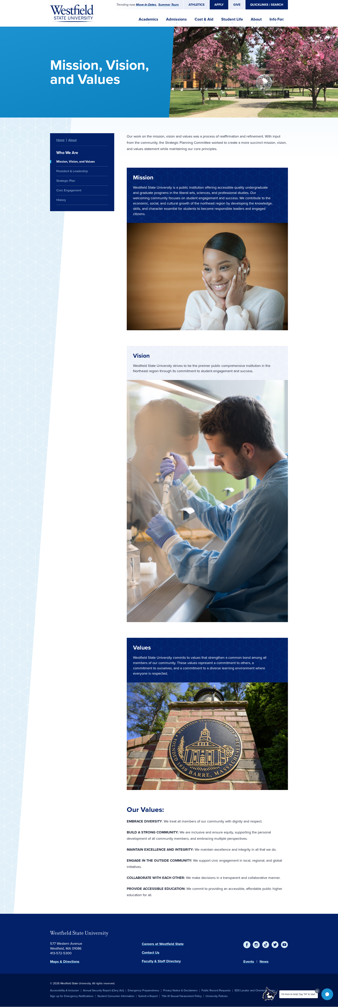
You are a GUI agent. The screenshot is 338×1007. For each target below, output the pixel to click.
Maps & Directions (64, 961)
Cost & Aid (204, 19)
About (256, 19)
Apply (219, 4)
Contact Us (150, 952)
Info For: (277, 19)
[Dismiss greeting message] (317, 991)
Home (60, 140)
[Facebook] (246, 944)
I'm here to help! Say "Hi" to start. (298, 994)
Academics (148, 19)
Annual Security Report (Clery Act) (103, 990)
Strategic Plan (65, 180)
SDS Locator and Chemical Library (255, 990)
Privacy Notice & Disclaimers (180, 990)
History (61, 200)
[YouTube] (284, 944)
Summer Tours (168, 4)
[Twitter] (275, 944)
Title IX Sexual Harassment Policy (182, 996)
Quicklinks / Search (266, 4)
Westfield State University (79, 932)
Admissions (176, 19)
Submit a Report (148, 996)
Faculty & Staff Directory (161, 961)
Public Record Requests (216, 990)
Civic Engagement (68, 190)
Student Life (232, 19)
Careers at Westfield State (163, 943)
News (264, 961)
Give (236, 4)
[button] (327, 994)
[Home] (72, 13)
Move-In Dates (146, 4)
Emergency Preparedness (143, 990)
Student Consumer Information (115, 996)
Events (248, 961)
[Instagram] (256, 944)
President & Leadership (72, 171)
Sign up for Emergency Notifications (71, 996)
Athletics (197, 4)
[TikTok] (265, 944)
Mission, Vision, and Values (75, 161)
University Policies (217, 996)
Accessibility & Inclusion (64, 990)
